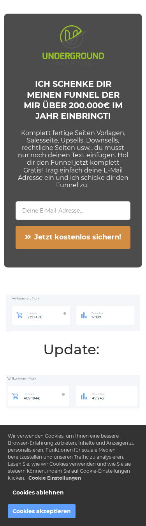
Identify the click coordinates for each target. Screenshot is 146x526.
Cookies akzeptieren (41, 511)
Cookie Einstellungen (54, 478)
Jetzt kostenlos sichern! (77, 237)
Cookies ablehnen (38, 492)
